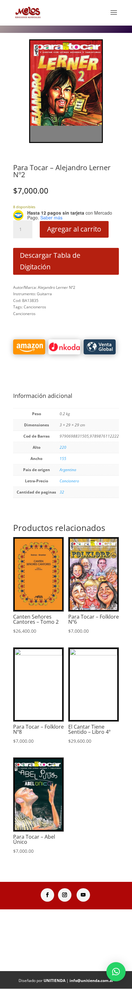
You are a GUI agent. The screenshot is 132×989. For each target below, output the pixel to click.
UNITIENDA (54, 980)
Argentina (68, 469)
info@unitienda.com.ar (91, 980)
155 (63, 458)
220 (63, 447)
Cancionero (69, 481)
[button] (116, 971)
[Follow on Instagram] (64, 895)
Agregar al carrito (74, 229)
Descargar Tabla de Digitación (50, 261)
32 (62, 492)
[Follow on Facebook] (47, 895)
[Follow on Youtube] (83, 895)
